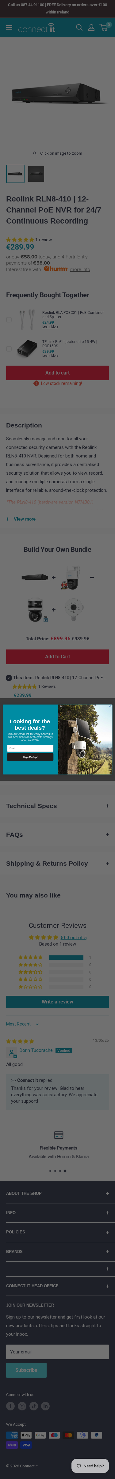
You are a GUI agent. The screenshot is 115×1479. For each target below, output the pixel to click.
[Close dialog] (110, 706)
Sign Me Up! (30, 756)
